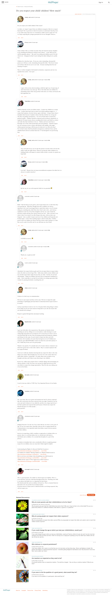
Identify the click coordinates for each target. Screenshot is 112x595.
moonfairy (27, 391)
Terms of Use (30, 590)
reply (19, 37)
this (49, 79)
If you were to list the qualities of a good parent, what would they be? (54, 572)
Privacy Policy (38, 590)
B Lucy (26, 42)
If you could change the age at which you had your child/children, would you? (57, 530)
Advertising (44, 590)
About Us (18, 590)
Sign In (101, 2)
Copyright (23, 590)
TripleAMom (27, 101)
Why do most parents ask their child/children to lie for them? (52, 502)
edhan (26, 288)
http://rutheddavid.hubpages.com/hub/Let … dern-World (31, 454)
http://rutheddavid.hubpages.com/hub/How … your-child (31, 458)
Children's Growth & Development (40, 500)
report (22, 37)
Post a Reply (91, 494)
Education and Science (37, 556)
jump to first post (83, 495)
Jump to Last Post (78, 14)
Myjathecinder (28, 321)
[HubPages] (53, 2)
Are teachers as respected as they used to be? (47, 558)
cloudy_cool (27, 17)
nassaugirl (27, 469)
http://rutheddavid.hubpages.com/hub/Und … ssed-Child (31, 451)
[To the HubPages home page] (7, 590)
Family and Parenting (37, 528)
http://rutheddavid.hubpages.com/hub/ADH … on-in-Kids (32, 461)
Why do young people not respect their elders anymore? (50, 516)
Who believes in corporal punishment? (44, 544)
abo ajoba (27, 375)
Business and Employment (38, 514)
